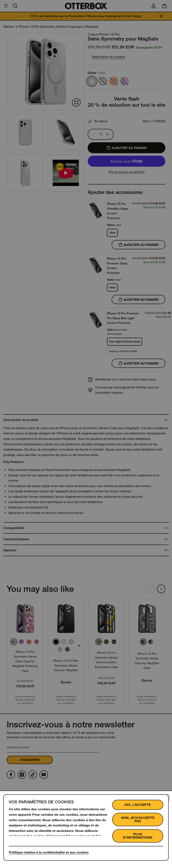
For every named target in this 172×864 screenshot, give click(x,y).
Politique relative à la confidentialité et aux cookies (49, 852)
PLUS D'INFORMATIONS (137, 835)
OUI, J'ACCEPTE (137, 805)
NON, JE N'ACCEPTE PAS (137, 819)
